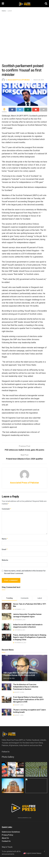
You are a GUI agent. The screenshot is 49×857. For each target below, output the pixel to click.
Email (5, 549)
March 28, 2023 (39, 80)
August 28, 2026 (10, 678)
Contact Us (6, 841)
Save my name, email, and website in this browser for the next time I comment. (25, 572)
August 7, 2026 (18, 705)
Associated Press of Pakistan (19, 80)
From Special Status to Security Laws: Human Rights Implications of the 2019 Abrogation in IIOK (28, 699)
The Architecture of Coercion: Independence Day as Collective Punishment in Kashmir (25, 687)
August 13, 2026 (19, 692)
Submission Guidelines (11, 832)
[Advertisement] (24, 37)
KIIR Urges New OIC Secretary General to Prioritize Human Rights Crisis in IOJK (21, 674)
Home (4, 11)
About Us (5, 838)
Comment (6, 509)
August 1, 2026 (18, 715)
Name (5, 539)
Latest (10, 11)
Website (5, 560)
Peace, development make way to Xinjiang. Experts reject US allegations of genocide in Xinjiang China (30, 637)
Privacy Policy (7, 835)
